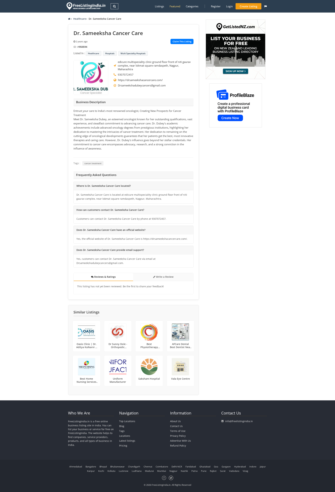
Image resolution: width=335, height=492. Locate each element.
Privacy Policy (178, 435)
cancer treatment (92, 163)
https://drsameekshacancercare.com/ (140, 80)
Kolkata (111, 470)
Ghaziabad (204, 466)
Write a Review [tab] (164, 276)
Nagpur (173, 470)
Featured (175, 6)
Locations (124, 435)
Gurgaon (226, 466)
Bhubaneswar (117, 466)
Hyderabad (240, 466)
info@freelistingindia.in (239, 421)
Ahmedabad (75, 466)
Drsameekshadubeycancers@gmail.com (142, 85)
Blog (121, 426)
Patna (194, 470)
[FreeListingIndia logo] (86, 6)
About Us (175, 421)
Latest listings (127, 440)
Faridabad (190, 466)
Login (229, 6)
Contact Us (176, 426)
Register (216, 6)
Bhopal (103, 466)
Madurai (149, 470)
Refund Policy (178, 445)
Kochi (101, 470)
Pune (203, 470)
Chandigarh (134, 466)
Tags (122, 431)
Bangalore (90, 466)
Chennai (148, 466)
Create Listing (248, 6)
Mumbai (161, 470)
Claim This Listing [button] (182, 41)
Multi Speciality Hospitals (133, 53)
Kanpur (91, 470)
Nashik (184, 470)
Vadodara (234, 470)
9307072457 (125, 74)
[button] (265, 6)
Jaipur (263, 466)
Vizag (245, 470)
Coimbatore (162, 466)
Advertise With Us (180, 440)
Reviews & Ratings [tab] (105, 276)
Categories (192, 6)
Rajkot (213, 470)
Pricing (123, 445)
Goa (216, 466)
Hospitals (109, 53)
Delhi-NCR (177, 466)
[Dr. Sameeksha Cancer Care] (90, 77)
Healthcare (79, 18)
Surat (223, 470)
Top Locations (127, 421)
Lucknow (123, 470)
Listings (159, 6)
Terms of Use (177, 431)
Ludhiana (137, 470)
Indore (252, 466)
